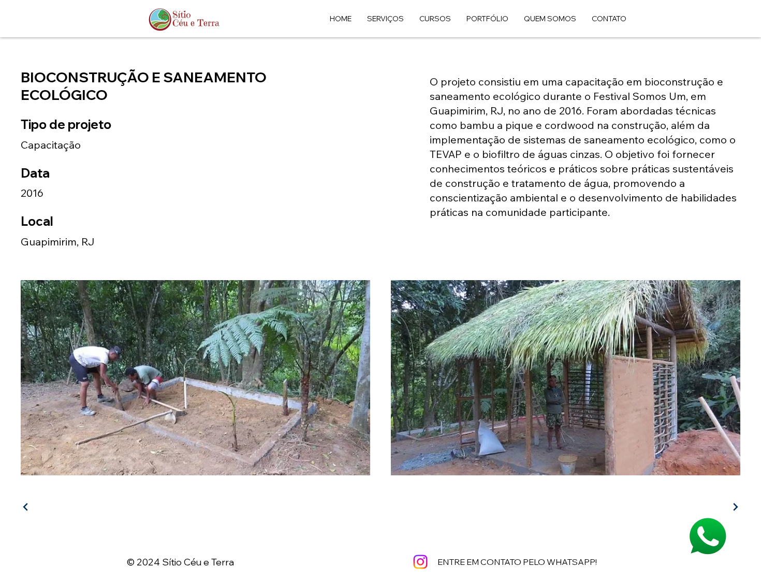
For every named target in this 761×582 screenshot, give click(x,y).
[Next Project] (734, 507)
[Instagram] (420, 561)
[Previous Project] (27, 507)
